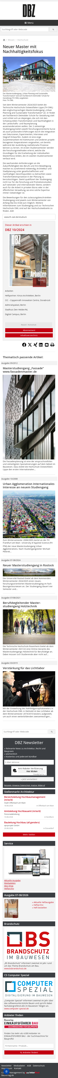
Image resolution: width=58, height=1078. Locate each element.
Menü (30, 22)
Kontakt (17, 1068)
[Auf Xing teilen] (35, 346)
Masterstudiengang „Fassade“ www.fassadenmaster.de (23, 369)
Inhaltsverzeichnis (29, 335)
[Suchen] (53, 29)
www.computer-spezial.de (16, 1008)
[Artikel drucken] (52, 344)
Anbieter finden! (30, 1052)
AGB (29, 1065)
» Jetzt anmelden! (29, 779)
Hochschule (22, 40)
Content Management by (13, 1072)
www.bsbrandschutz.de (15, 968)
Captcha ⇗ (39, 774)
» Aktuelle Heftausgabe (43, 902)
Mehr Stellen (29, 834)
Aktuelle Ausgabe (12, 880)
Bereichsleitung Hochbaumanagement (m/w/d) (24, 798)
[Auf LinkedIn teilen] (41, 346)
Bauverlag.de (7, 1075)
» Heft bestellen (39, 907)
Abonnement (29, 330)
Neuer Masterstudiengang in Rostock (28, 565)
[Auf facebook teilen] (24, 346)
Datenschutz (39, 1065)
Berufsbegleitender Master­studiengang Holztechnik (22, 604)
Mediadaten (10, 883)
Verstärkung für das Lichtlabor (24, 668)
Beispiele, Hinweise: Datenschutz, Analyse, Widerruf (24, 785)
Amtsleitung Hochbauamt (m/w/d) (22, 811)
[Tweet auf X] (30, 346)
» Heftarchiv (37, 905)
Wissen (11, 40)
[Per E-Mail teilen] (47, 344)
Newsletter (6, 1065)
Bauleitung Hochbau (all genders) (22, 822)
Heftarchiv (9, 888)
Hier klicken (31, 771)
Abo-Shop (8, 885)
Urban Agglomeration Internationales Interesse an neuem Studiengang (28, 485)
